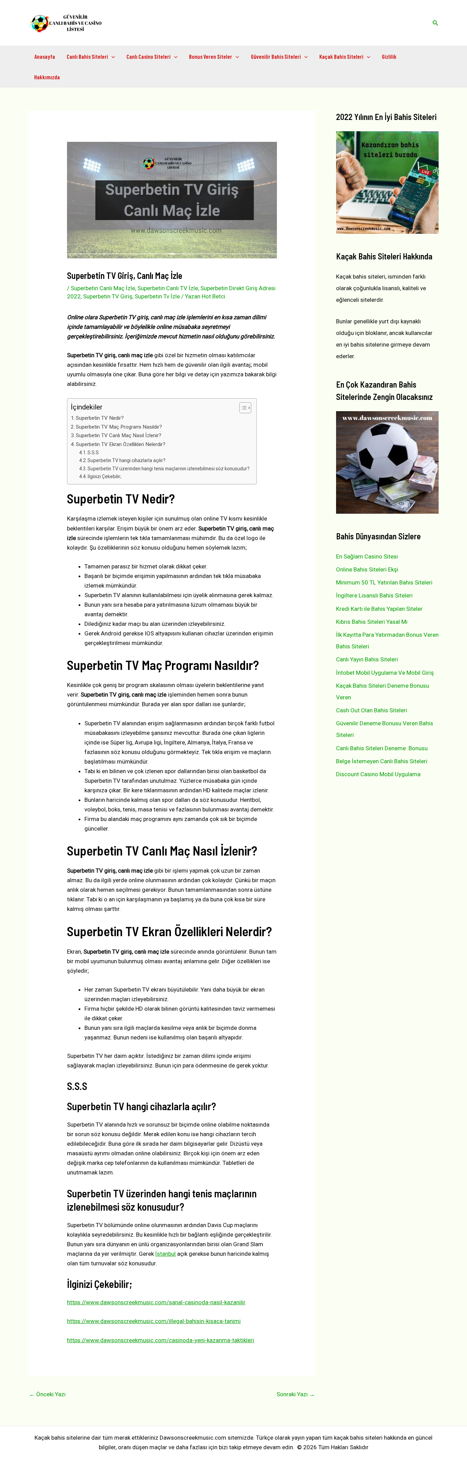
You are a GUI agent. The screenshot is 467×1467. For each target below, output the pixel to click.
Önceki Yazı (47, 1394)
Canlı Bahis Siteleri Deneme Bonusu (382, 748)
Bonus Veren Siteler (210, 56)
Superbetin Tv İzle (157, 296)
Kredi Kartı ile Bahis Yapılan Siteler (379, 608)
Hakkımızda (47, 76)
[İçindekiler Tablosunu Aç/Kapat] (242, 408)
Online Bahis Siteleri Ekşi (367, 569)
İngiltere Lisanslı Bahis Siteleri (374, 595)
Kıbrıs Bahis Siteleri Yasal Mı (372, 621)
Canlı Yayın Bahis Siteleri (367, 659)
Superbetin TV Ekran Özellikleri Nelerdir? (120, 444)
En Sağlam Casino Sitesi (367, 556)
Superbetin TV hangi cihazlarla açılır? (126, 460)
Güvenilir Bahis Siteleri (276, 56)
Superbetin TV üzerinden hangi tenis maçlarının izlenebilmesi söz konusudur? (169, 468)
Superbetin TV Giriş (107, 296)
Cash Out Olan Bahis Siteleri (371, 710)
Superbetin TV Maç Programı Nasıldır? (119, 427)
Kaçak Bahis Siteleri (341, 56)
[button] (435, 23)
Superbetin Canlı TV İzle (167, 288)
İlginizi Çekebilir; (104, 476)
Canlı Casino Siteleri (148, 56)
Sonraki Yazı (296, 1394)
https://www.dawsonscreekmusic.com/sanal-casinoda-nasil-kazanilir (156, 1302)
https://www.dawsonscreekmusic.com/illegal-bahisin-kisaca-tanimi (154, 1321)
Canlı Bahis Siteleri (87, 56)
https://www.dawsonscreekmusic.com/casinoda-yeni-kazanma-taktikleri (160, 1340)
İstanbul (165, 1253)
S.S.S (93, 452)
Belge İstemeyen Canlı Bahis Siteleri (381, 761)
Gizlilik (389, 56)
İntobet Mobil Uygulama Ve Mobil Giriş (385, 672)
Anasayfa (44, 56)
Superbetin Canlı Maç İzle (103, 288)
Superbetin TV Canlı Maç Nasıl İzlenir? (118, 435)
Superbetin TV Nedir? (100, 418)
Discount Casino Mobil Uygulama (378, 774)
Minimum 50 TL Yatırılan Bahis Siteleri (384, 582)
